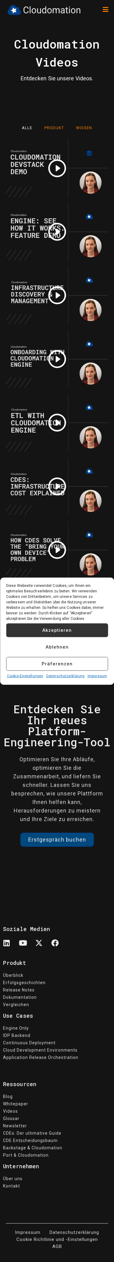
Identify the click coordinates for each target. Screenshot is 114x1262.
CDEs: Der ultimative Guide (32, 1133)
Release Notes (19, 989)
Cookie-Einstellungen (25, 676)
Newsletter (15, 1125)
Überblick (13, 975)
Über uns (12, 1178)
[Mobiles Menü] (105, 9)
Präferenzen (57, 664)
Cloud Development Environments (40, 1050)
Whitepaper (15, 1103)
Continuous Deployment (29, 1042)
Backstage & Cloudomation (32, 1147)
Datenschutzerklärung (65, 676)
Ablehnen (57, 647)
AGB (57, 1246)
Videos (10, 1111)
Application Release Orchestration (40, 1057)
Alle (27, 127)
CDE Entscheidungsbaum (30, 1140)
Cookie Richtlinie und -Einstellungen (57, 1239)
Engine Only (16, 1028)
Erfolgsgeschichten (24, 982)
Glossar (11, 1118)
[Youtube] (26, 946)
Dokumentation (20, 997)
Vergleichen (16, 1004)
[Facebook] (58, 946)
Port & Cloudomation (26, 1155)
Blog (8, 1096)
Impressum (97, 676)
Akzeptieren (57, 630)
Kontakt (11, 1186)
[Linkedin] (10, 946)
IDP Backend (16, 1035)
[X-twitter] (42, 946)
